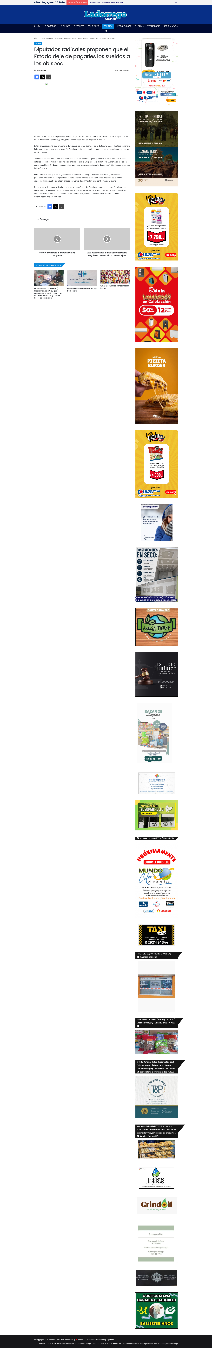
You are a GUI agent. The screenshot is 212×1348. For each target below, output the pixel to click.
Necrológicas (123, 26)
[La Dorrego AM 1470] (106, 14)
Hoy (37, 26)
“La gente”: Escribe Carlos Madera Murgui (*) (114, 287)
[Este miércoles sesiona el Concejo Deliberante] (82, 278)
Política (108, 26)
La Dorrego (50, 26)
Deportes (79, 26)
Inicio (38, 38)
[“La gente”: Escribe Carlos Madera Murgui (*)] (115, 276)
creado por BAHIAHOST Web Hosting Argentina (96, 1340)
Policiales (93, 26)
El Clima (139, 26)
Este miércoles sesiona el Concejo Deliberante (82, 289)
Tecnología (153, 26)
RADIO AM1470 (171, 26)
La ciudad (65, 26)
